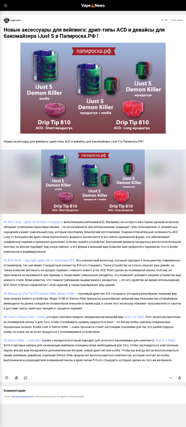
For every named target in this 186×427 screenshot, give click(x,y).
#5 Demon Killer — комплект (22, 340)
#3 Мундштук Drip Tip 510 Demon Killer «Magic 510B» (39, 293)
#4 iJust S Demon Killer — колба (25, 317)
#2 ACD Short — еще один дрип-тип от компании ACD (39, 260)
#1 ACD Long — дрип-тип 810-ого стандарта (33, 222)
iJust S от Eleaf (134, 317)
